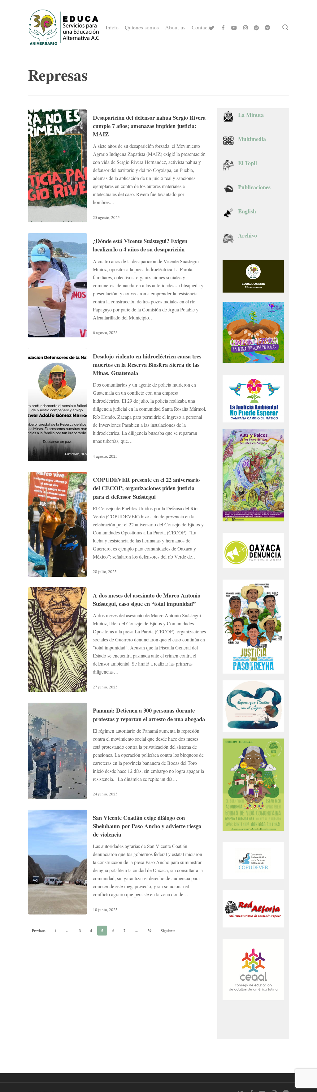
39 (149, 930)
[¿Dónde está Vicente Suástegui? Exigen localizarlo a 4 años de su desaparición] (57, 285)
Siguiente (168, 930)
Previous (39, 930)
